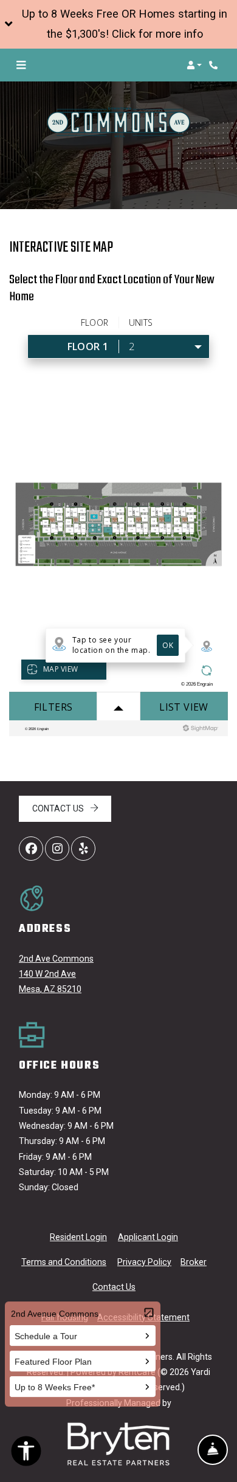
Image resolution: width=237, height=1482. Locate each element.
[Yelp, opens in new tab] (83, 848)
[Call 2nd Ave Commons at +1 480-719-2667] (215, 65)
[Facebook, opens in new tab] (31, 848)
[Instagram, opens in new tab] (57, 848)
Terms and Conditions (63, 1261)
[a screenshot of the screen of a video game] (118, 1444)
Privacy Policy (144, 1261)
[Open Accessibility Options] (26, 1453)
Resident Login (78, 1237)
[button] (118, 24)
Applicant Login (148, 1237)
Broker (193, 1262)
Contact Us (59, 808)
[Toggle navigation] (21, 65)
